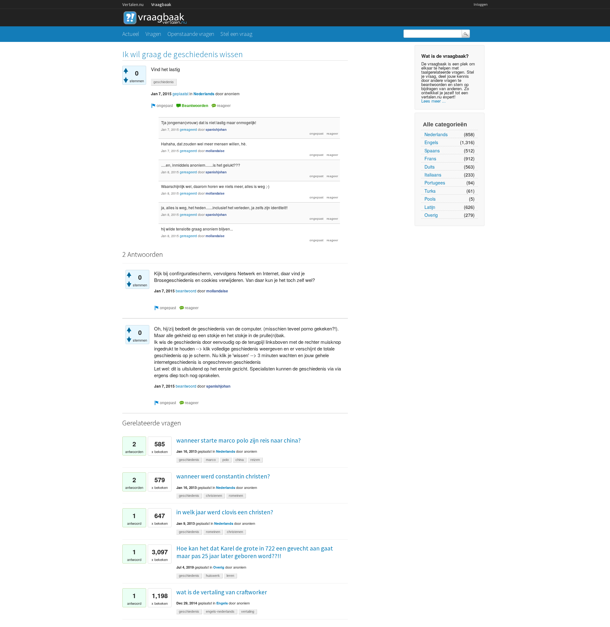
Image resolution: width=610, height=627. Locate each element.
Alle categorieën (445, 124)
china (239, 460)
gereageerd (188, 129)
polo (225, 460)
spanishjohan (216, 129)
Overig (431, 215)
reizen (255, 460)
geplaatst (180, 93)
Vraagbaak (161, 4)
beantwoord (186, 290)
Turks (430, 191)
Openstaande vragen (190, 33)
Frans (430, 158)
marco (211, 460)
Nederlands (436, 134)
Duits (429, 166)
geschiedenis (163, 82)
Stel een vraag (236, 33)
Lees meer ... (433, 101)
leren (230, 575)
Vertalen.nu (133, 4)
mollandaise (215, 151)
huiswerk (213, 575)
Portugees (434, 182)
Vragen (153, 33)
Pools (430, 199)
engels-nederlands (220, 611)
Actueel (130, 33)
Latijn (429, 207)
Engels (431, 142)
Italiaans (432, 174)
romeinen (236, 495)
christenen (214, 495)
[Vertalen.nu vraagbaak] (156, 16)
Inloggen (481, 4)
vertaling (247, 611)
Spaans (432, 150)
